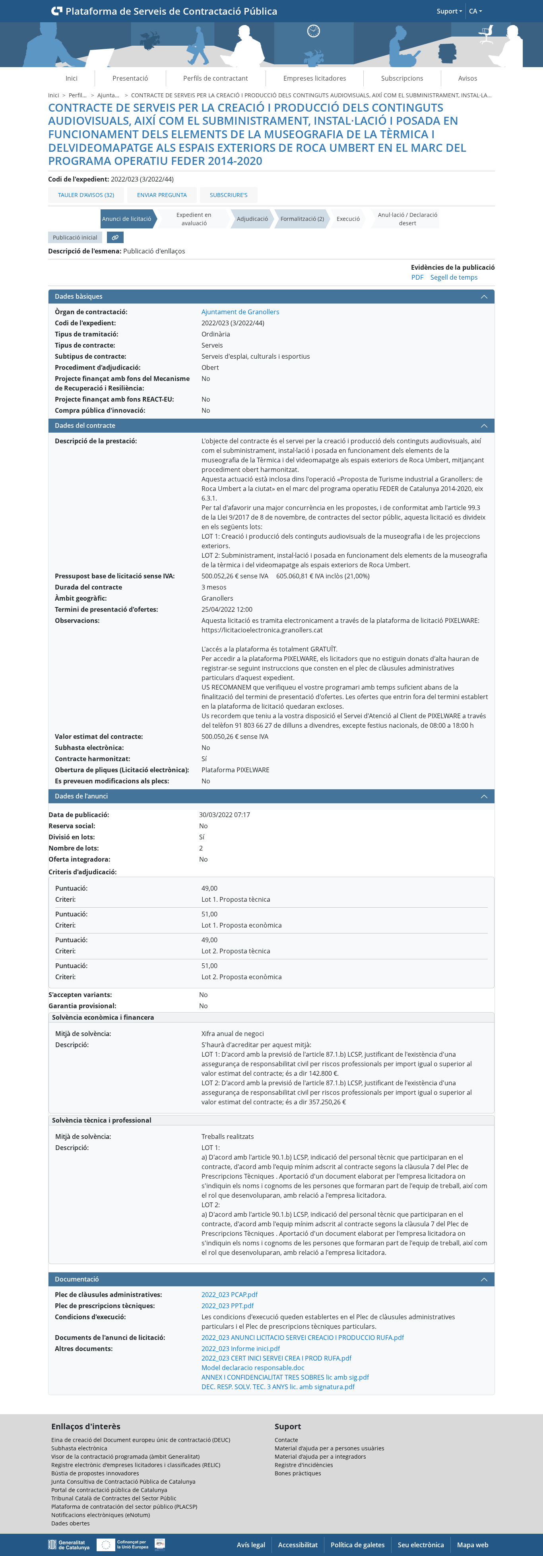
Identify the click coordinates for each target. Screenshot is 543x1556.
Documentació (77, 1279)
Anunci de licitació (126, 218)
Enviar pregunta (162, 195)
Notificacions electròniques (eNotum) (100, 1515)
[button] (449, 11)
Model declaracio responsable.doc (253, 1367)
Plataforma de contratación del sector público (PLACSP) (124, 1506)
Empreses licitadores (314, 78)
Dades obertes (70, 1523)
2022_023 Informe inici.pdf (241, 1348)
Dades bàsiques (79, 296)
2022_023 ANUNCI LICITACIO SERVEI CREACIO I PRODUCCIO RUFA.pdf (303, 1337)
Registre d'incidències (304, 1465)
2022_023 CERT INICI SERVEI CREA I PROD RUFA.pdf (276, 1358)
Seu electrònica (421, 1545)
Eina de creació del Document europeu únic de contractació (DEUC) (140, 1440)
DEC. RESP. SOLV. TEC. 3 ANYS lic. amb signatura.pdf (278, 1386)
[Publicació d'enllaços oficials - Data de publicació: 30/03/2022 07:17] (115, 237)
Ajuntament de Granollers (240, 311)
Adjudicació (252, 218)
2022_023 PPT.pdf (228, 1305)
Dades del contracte (85, 425)
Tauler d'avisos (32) (86, 195)
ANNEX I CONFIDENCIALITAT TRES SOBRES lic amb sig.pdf (285, 1377)
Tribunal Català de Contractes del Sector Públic (113, 1498)
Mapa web (473, 1545)
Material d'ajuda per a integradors (320, 1456)
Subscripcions (402, 78)
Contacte (286, 1440)
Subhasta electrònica (79, 1448)
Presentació (130, 78)
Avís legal (251, 1545)
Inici (72, 78)
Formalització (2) (302, 218)
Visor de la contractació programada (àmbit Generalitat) (125, 1456)
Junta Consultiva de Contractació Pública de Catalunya (123, 1481)
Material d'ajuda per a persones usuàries (329, 1448)
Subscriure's (229, 195)
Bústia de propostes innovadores (95, 1473)
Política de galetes (358, 1545)
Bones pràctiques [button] (298, 1473)
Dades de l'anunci (81, 796)
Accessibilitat (298, 1545)
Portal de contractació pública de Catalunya (109, 1490)
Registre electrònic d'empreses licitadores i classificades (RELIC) (135, 1465)
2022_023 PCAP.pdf (230, 1294)
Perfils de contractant (215, 78)
